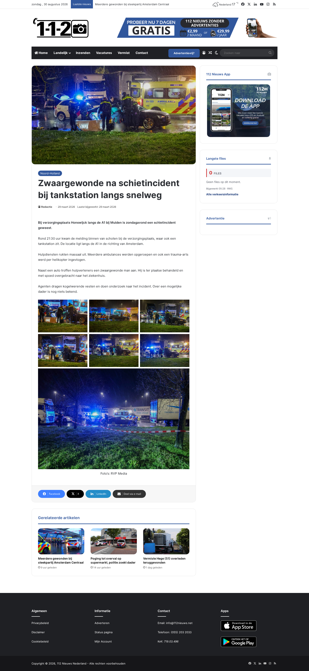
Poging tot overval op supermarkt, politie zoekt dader (113, 560)
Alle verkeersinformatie (222, 194)
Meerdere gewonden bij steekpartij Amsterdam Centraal (61, 560)
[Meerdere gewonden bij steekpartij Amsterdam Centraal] (61, 541)
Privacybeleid (40, 623)
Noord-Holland (50, 173)
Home (43, 53)
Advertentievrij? (184, 53)
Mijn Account (103, 641)
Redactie (46, 206)
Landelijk (61, 53)
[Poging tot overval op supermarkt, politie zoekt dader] (114, 541)
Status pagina (103, 632)
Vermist (124, 53)
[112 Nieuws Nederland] (61, 27)
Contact (142, 53)
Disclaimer (38, 632)
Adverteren (102, 623)
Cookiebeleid (40, 641)
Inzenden (83, 53)
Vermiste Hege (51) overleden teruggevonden (164, 560)
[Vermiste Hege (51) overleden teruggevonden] (166, 541)
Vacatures (104, 53)
